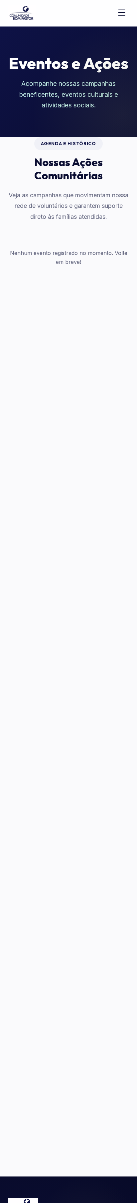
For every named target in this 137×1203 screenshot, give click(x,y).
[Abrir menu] (121, 13)
